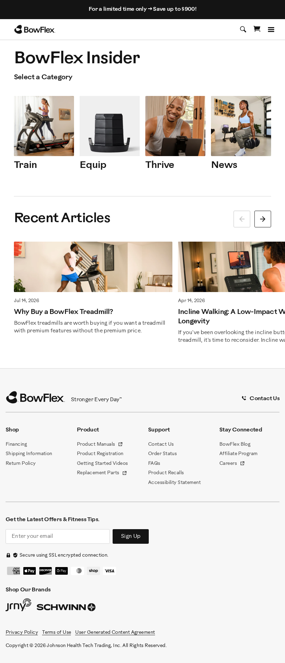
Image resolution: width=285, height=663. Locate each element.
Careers (232, 464)
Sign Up (130, 536)
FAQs (154, 463)
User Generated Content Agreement (115, 632)
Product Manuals (100, 445)
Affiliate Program (238, 453)
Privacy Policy (22, 632)
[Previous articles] (242, 219)
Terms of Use (56, 632)
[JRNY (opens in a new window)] (18, 606)
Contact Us (160, 444)
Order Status (162, 453)
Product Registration (100, 453)
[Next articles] (262, 219)
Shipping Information (29, 453)
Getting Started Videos (102, 463)
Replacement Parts (102, 473)
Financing (16, 444)
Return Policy (21, 463)
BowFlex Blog (234, 444)
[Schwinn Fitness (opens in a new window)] (67, 608)
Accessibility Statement (174, 482)
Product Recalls (166, 473)
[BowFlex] (35, 29)
